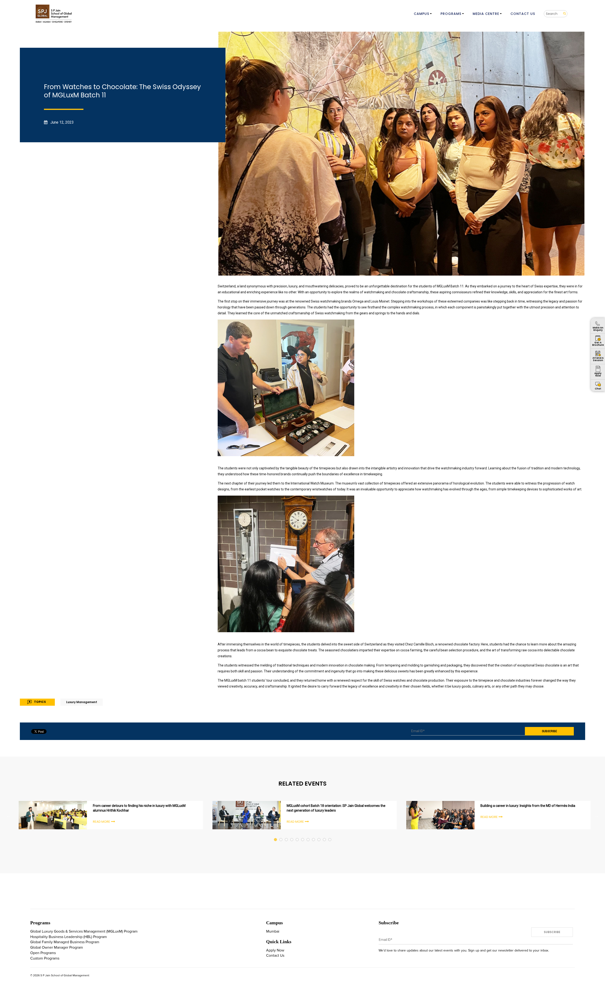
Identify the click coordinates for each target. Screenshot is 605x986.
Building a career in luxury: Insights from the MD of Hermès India (527, 806)
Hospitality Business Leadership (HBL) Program (68, 936)
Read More (101, 821)
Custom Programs (44, 958)
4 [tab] (292, 835)
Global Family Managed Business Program (64, 942)
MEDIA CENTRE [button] (486, 13)
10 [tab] (324, 835)
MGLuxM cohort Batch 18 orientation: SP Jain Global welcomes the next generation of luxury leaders (336, 808)
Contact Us (275, 955)
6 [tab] (303, 835)
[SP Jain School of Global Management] (54, 13)
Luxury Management (81, 702)
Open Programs (43, 953)
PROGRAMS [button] (451, 13)
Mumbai (272, 931)
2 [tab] (281, 835)
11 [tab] (330, 835)
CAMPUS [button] (421, 13)
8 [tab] (313, 835)
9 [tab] (319, 835)
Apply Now (275, 950)
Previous (8, 815)
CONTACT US (522, 13)
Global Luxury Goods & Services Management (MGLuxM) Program (84, 931)
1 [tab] (275, 835)
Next (596, 815)
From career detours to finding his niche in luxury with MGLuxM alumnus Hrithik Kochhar (139, 808)
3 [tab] (286, 835)
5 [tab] (297, 835)
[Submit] (563, 13)
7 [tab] (308, 835)
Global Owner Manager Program (56, 947)
